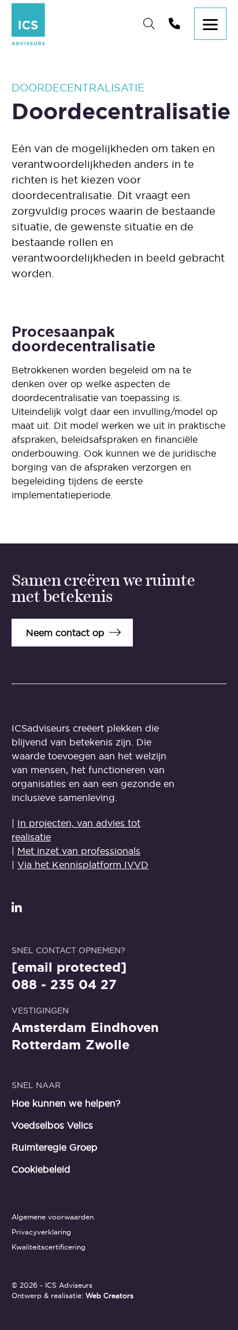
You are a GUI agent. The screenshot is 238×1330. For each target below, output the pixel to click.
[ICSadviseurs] (28, 24)
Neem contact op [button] (65, 632)
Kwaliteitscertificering (48, 1247)
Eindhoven (125, 1028)
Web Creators (109, 1295)
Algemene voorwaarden (53, 1217)
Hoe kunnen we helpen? (66, 1103)
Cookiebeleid (41, 1169)
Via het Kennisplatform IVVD (82, 864)
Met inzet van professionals (78, 851)
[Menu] (210, 24)
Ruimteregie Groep (55, 1147)
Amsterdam (49, 1028)
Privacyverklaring (41, 1232)
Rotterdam (46, 1045)
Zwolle (107, 1045)
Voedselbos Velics (52, 1125)
